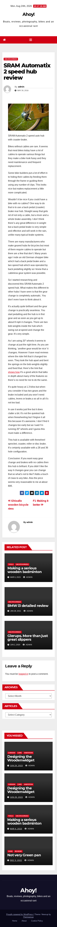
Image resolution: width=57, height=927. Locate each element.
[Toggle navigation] (30, 40)
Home (14, 921)
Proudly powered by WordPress (19, 914)
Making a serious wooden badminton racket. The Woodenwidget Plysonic (28, 573)
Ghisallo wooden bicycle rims (18, 504)
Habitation (28, 753)
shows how (14, 372)
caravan (11, 753)
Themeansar (28, 917)
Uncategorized (11, 59)
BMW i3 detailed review (27, 606)
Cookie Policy (37, 921)
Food (10, 851)
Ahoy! (28, 14)
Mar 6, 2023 (16, 829)
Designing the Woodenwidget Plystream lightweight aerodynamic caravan (26, 762)
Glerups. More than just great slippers (27, 638)
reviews (18, 851)
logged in (23, 674)
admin (21, 86)
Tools (10, 564)
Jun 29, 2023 (16, 766)
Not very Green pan (24, 855)
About (24, 921)
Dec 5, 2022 (16, 860)
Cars (20, 753)
